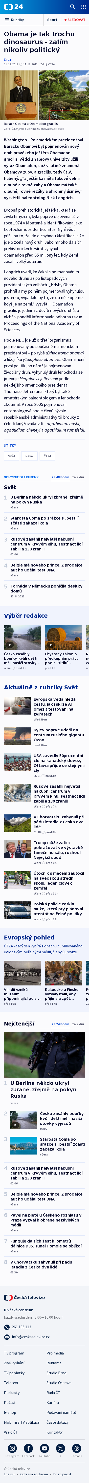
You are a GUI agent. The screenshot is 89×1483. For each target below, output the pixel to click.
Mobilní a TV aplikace (22, 1422)
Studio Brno (56, 1372)
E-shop (10, 1412)
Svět (11, 456)
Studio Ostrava (58, 1382)
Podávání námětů (61, 1412)
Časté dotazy (57, 1422)
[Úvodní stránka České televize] (24, 1297)
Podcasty (12, 1392)
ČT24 (7, 60)
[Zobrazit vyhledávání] (72, 7)
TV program (14, 1353)
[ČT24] (13, 7)
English (9, 1474)
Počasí (9, 1402)
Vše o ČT (11, 1432)
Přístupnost (62, 1474)
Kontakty (54, 1432)
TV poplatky (14, 1372)
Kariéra (52, 1402)
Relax (29, 456)
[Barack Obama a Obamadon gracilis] (44, 95)
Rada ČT (53, 1392)
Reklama (54, 1362)
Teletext (11, 1382)
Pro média (55, 1353)
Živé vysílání (14, 1362)
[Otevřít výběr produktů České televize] (83, 7)
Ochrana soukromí (34, 1474)
